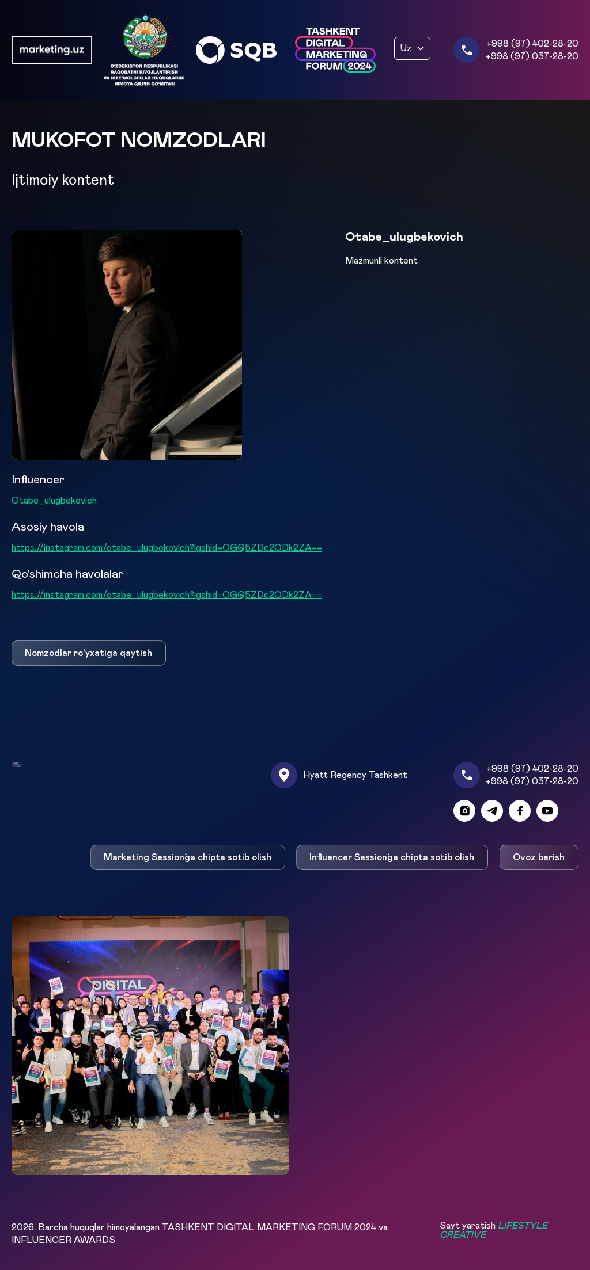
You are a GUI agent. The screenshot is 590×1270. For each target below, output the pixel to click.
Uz (405, 48)
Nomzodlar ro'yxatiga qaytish (88, 653)
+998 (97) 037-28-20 (532, 56)
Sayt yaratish (493, 1230)
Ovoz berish (539, 857)
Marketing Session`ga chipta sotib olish (187, 857)
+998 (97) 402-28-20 (532, 43)
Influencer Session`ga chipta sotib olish (392, 857)
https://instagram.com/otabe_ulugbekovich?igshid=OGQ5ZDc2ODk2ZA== (167, 547)
